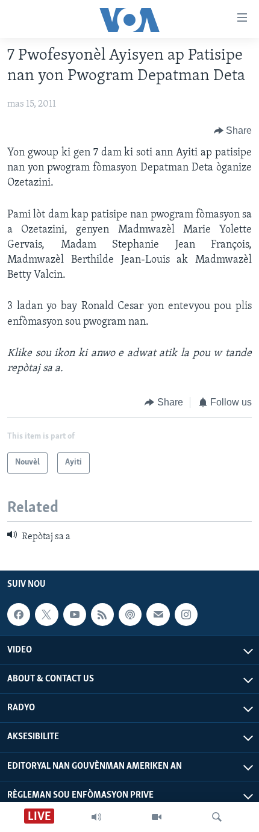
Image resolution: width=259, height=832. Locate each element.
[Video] (157, 817)
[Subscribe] (157, 614)
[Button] (233, 131)
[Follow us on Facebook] (18, 614)
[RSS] (102, 614)
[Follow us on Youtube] (74, 614)
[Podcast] (130, 614)
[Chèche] (217, 817)
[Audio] (96, 817)
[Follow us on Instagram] (186, 614)
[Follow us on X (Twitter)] (46, 614)
